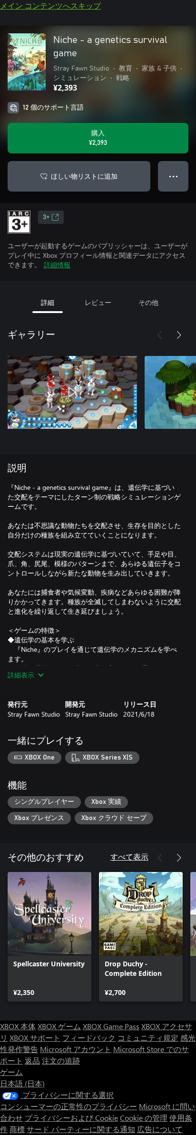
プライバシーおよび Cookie (71, 1118)
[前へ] (159, 335)
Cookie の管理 (143, 1118)
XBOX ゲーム (59, 1026)
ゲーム (11, 1072)
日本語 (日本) (22, 1083)
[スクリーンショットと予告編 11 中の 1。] (72, 392)
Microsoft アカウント (75, 1049)
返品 (32, 1060)
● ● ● (173, 176)
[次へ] (178, 335)
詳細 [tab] (47, 302)
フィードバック (89, 1038)
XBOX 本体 (18, 1026)
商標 (17, 1129)
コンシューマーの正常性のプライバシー (68, 1106)
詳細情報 (57, 264)
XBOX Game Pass (111, 1026)
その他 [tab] (148, 302)
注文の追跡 (61, 1060)
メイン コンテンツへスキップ (50, 5)
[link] (49, 937)
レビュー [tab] (98, 302)
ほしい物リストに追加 (84, 176)
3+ (46, 217)
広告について (160, 1129)
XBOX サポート (35, 1038)
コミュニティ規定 (148, 1038)
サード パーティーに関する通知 (81, 1129)
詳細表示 (21, 674)
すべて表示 (129, 856)
